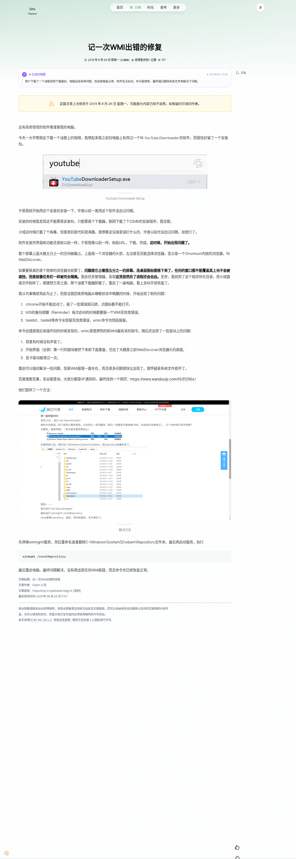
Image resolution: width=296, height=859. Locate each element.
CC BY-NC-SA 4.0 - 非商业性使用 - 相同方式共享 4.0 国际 (65, 620)
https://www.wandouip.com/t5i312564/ (163, 379)
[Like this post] (237, 847)
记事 (153, 60)
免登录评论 (125, 664)
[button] (260, 7)
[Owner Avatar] (32, 7)
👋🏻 (6, 853)
